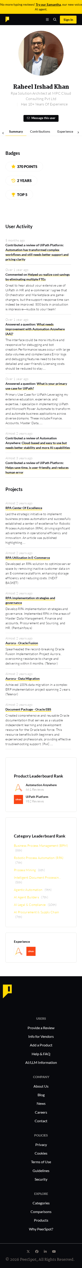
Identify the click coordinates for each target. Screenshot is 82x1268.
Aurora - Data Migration (22, 678)
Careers (41, 1112)
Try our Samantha (48, 4)
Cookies (41, 1153)
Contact (41, 1121)
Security (41, 1179)
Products (41, 1220)
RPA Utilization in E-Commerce (27, 558)
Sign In (68, 20)
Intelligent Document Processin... (37, 877)
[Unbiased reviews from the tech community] (15, 19)
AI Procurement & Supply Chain (36, 912)
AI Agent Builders (26, 897)
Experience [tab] (65, 131)
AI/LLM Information (41, 1062)
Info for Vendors (41, 1036)
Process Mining (25, 870)
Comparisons (41, 1211)
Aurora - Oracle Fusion (21, 643)
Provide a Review (41, 1028)
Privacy (41, 1144)
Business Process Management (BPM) (41, 845)
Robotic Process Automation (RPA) (39, 858)
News (41, 1103)
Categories (41, 1203)
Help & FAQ (41, 1054)
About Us (41, 1086)
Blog (41, 1095)
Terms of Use (41, 1162)
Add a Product (41, 1045)
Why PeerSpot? (41, 1229)
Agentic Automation (28, 890)
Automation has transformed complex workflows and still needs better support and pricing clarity (37, 254)
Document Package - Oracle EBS (28, 709)
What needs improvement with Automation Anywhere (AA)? (35, 329)
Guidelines (41, 1170)
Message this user (43, 118)
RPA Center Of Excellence (23, 508)
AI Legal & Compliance (30, 905)
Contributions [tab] (40, 131)
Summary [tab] (16, 131)
